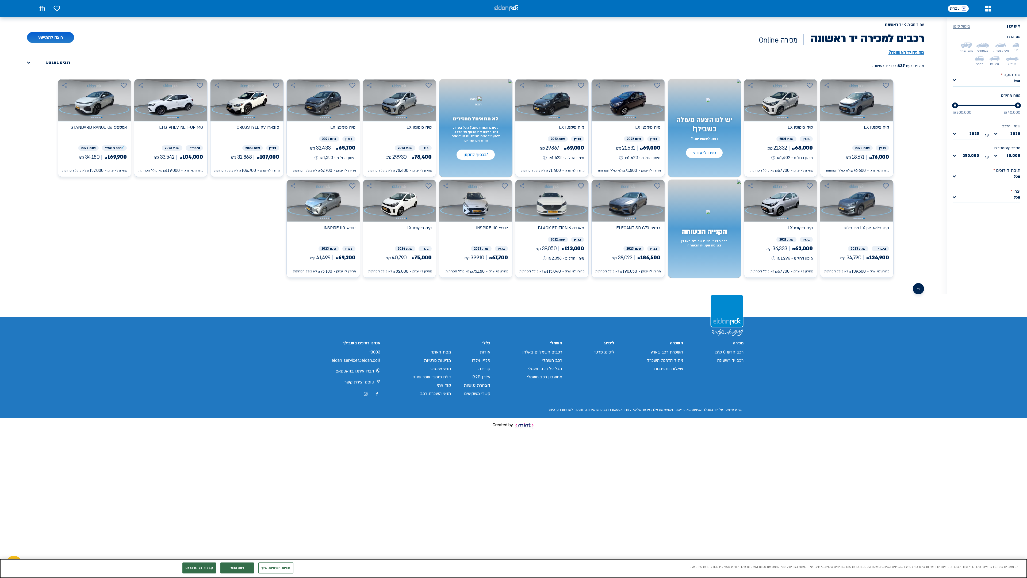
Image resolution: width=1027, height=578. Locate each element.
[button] (988, 8)
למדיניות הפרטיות (561, 410)
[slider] (1018, 105)
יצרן (1015, 191)
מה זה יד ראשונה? (906, 52)
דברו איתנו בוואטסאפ (355, 371)
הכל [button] (1017, 80)
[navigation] (857, 128)
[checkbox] (1015, 45)
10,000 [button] (1013, 156)
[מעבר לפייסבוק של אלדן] (377, 394)
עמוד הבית (915, 24)
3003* (374, 352)
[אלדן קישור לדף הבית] (506, 8)
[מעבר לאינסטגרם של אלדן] (365, 394)
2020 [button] (1015, 134)
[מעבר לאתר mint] (513, 425)
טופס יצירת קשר (359, 382)
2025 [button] (974, 134)
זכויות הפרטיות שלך (275, 568)
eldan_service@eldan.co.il (356, 360)
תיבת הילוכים (1006, 170)
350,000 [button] (971, 156)
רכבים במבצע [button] (58, 62)
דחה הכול (237, 568)
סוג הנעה (1010, 75)
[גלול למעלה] (918, 288)
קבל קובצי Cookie (199, 568)
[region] (513, 568)
